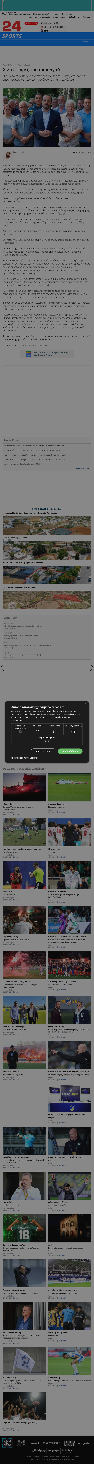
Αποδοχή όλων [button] (70, 751)
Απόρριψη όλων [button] (43, 751)
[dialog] (47, 732)
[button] (24, 758)
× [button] (85, 704)
